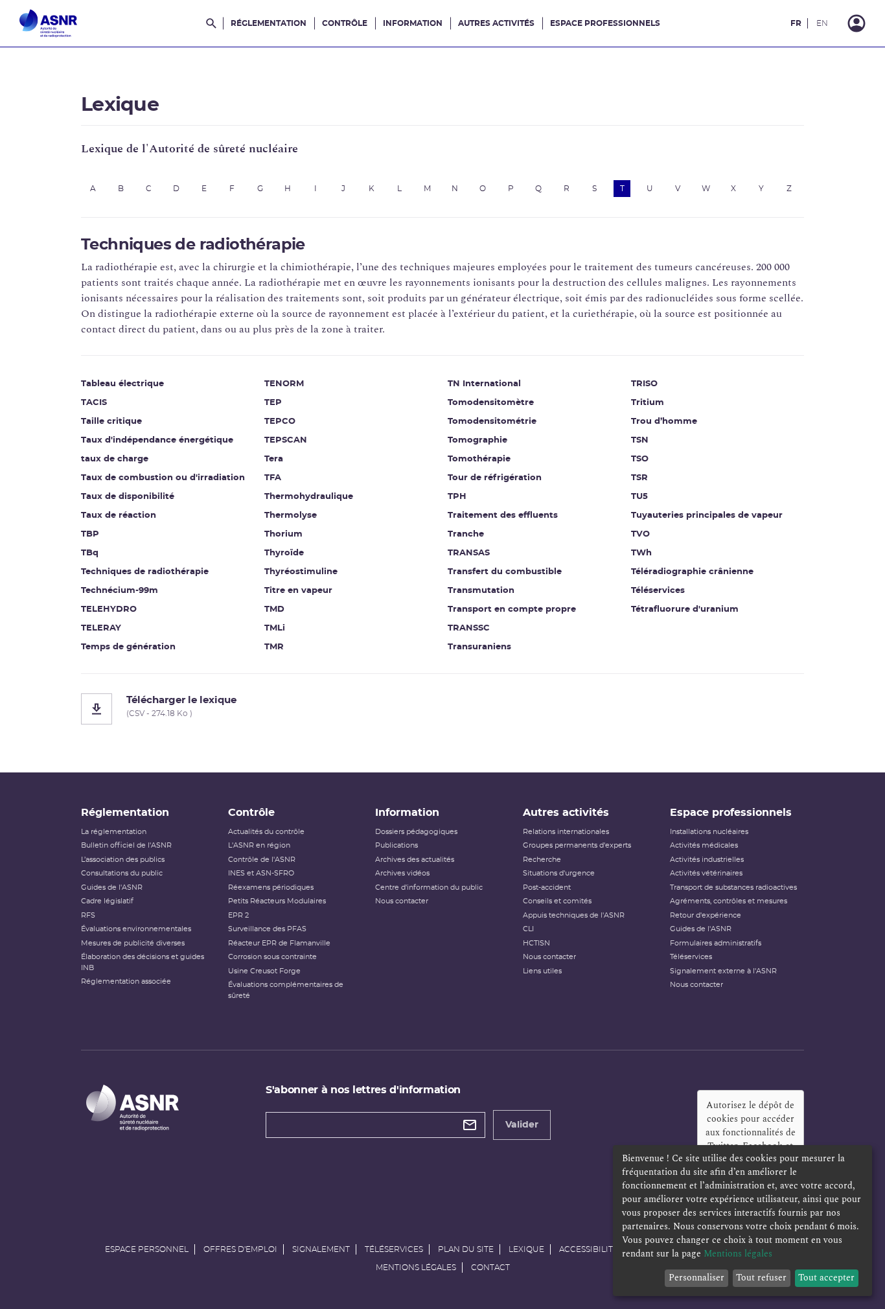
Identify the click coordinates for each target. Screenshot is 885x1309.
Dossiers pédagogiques (416, 831)
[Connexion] (856, 23)
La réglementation (113, 831)
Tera (273, 459)
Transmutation (481, 590)
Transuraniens (479, 647)
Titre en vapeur (298, 590)
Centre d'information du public (429, 887)
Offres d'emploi (240, 1249)
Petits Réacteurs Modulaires (277, 901)
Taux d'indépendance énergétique (157, 440)
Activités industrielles (707, 859)
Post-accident (547, 887)
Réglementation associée (126, 981)
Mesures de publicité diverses (133, 943)
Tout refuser (761, 1277)
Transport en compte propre (512, 609)
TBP (90, 534)
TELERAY (101, 628)
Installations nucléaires (709, 831)
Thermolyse (290, 515)
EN (822, 23)
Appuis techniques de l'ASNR (574, 915)
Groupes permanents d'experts (577, 845)
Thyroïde (284, 553)
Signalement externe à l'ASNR (723, 971)
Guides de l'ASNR (112, 887)
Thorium (283, 534)
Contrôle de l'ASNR (261, 859)
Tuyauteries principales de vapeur (707, 515)
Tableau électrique (122, 384)
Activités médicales (704, 845)
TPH (457, 496)
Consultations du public (122, 873)
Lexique (526, 1249)
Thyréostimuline (301, 572)
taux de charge (114, 459)
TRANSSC (469, 628)
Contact (490, 1267)
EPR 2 (238, 915)
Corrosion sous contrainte (272, 956)
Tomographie (477, 440)
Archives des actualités (414, 859)
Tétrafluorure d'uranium (685, 609)
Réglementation (268, 23)
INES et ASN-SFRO (261, 873)
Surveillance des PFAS (267, 929)
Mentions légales (416, 1267)
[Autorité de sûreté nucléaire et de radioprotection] (48, 23)
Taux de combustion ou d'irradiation (163, 478)
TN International (484, 384)
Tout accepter (826, 1277)
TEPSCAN (285, 440)
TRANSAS (469, 553)
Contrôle (344, 23)
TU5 (639, 496)
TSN (640, 440)
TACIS (94, 403)
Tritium (647, 403)
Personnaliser (696, 1277)
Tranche (466, 534)
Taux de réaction (118, 515)
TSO (640, 459)
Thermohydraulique (308, 496)
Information (412, 23)
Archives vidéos (402, 873)
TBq (89, 553)
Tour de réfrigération (495, 478)
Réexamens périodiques (271, 887)
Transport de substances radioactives (733, 887)
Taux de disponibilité (127, 496)
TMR (274, 647)
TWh (641, 553)
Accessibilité (588, 1249)
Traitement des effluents (503, 515)
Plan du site (466, 1249)
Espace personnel (147, 1249)
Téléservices (658, 590)
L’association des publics (123, 859)
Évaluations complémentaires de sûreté (285, 990)
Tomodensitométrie (492, 421)
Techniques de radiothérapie (145, 572)
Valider (521, 1124)
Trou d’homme (664, 421)
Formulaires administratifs (715, 943)
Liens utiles (542, 971)
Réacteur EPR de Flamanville (279, 943)
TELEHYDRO (109, 609)
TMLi (274, 628)
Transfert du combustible (505, 572)
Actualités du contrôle (266, 831)
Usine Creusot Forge (264, 971)
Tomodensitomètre (491, 403)
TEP (273, 403)
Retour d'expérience (705, 915)
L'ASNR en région (259, 845)
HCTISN (536, 943)
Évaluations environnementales (136, 929)
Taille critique (111, 421)
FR (795, 23)
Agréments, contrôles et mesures (728, 901)
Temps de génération (128, 647)
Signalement (321, 1249)
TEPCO (279, 421)
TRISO (644, 384)
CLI (528, 929)
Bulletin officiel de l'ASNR (126, 845)
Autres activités (496, 23)
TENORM (284, 384)
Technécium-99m (119, 590)
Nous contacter (401, 901)
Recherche (542, 859)
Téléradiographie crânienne (692, 572)
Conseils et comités (557, 901)
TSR (639, 478)
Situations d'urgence (559, 873)
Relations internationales (566, 831)
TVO (640, 534)
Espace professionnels (605, 23)
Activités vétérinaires (706, 873)
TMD (274, 609)
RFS (88, 915)
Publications (396, 845)
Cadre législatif (107, 901)
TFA (272, 478)
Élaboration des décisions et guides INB (142, 962)
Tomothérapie (479, 459)
